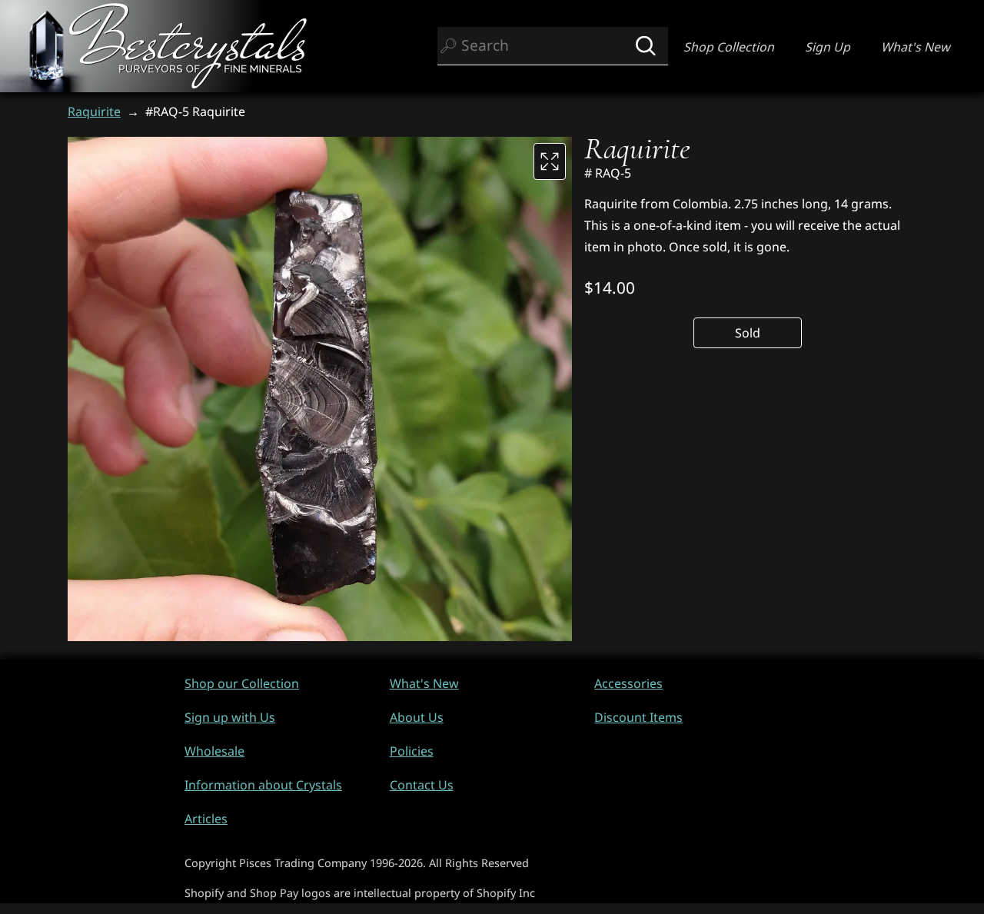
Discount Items (638, 717)
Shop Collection (728, 46)
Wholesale (214, 751)
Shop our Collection (241, 683)
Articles (206, 818)
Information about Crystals (263, 784)
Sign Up (827, 46)
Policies (412, 751)
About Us (417, 717)
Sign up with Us (229, 717)
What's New (915, 46)
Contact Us (422, 784)
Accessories (628, 683)
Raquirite (94, 111)
